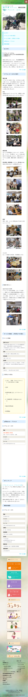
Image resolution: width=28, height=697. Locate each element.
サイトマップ (5, 682)
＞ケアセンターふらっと (21, 662)
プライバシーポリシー (6, 684)
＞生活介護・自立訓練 (7, 666)
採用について (19, 671)
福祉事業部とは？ (5, 662)
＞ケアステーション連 (21, 666)
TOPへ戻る (21, 69)
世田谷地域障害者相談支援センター (8, 673)
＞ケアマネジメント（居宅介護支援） (9, 671)
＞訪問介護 (5, 669)
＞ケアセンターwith (20, 664)
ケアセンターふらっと (8, 485)
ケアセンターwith (18, 485)
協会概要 (4, 680)
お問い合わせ (5, 678)
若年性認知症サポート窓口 (7, 675)
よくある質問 (19, 669)
